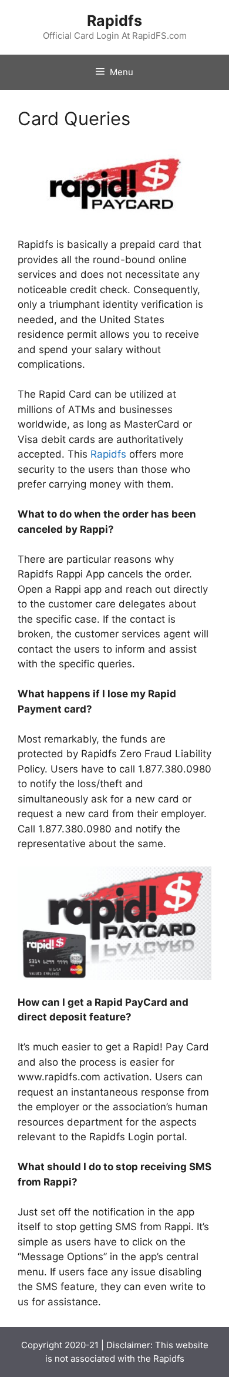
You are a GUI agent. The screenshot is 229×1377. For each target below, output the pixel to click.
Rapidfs (114, 20)
